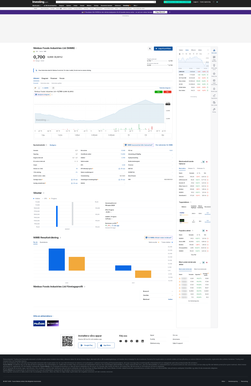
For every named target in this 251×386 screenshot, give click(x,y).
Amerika (86, 8)
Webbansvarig (155, 343)
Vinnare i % (191, 168)
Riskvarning (244, 381)
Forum (62, 78)
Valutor (181, 50)
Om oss (175, 335)
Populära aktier (185, 231)
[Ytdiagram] (39, 88)
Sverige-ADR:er (78, 8)
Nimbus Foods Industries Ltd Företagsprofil (58, 286)
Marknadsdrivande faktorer (186, 162)
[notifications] (213, 2)
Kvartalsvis (44, 242)
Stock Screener (45, 8)
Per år (35, 242)
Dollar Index (182, 87)
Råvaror (193, 50)
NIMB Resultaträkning (46, 237)
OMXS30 (181, 71)
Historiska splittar (57, 83)
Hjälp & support (178, 343)
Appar (152, 335)
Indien (170, 299)
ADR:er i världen (67, 8)
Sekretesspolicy (233, 381)
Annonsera (176, 339)
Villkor (223, 381)
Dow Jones (182, 81)
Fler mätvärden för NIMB (164, 145)
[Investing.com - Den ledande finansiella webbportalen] (40, 2)
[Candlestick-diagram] (35, 88)
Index (187, 50)
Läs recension (208, 213)
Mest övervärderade (200, 269)
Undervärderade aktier (126, 8)
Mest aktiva (182, 168)
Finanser (53, 78)
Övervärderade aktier (139, 8)
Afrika (116, 8)
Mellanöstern (98, 8)
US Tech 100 (182, 78)
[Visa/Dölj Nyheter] (53, 88)
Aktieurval (118, 5)
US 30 (180, 84)
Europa (92, 8)
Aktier (35, 8)
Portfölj (152, 339)
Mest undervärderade (185, 269)
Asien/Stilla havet (108, 8)
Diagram (45, 78)
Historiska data (45, 83)
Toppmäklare (184, 202)
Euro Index (182, 90)
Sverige (52, 8)
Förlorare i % (201, 168)
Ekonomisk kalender (106, 5)
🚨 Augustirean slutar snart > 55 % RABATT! (177, 2)
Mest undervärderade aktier (187, 263)
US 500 (181, 74)
